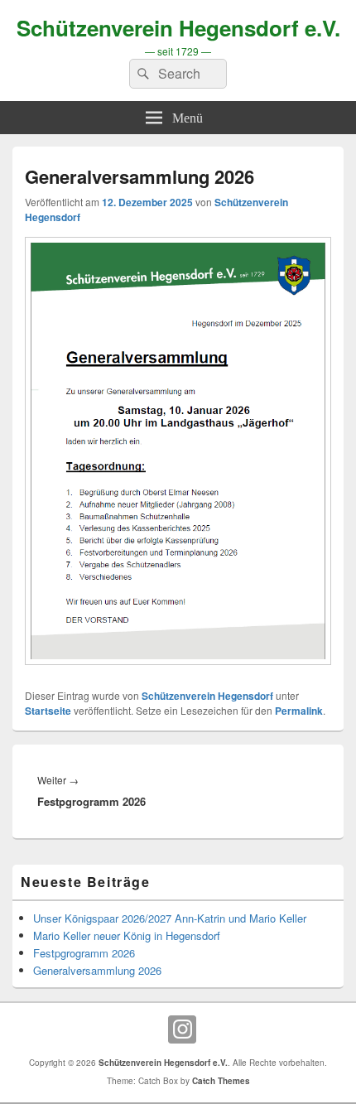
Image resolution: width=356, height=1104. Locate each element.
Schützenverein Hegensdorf (207, 695)
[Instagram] (182, 1029)
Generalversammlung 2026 (97, 970)
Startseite (48, 710)
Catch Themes (221, 1081)
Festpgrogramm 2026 (84, 953)
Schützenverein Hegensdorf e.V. (178, 27)
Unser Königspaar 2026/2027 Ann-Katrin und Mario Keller (169, 918)
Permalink (299, 710)
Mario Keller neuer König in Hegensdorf (126, 935)
